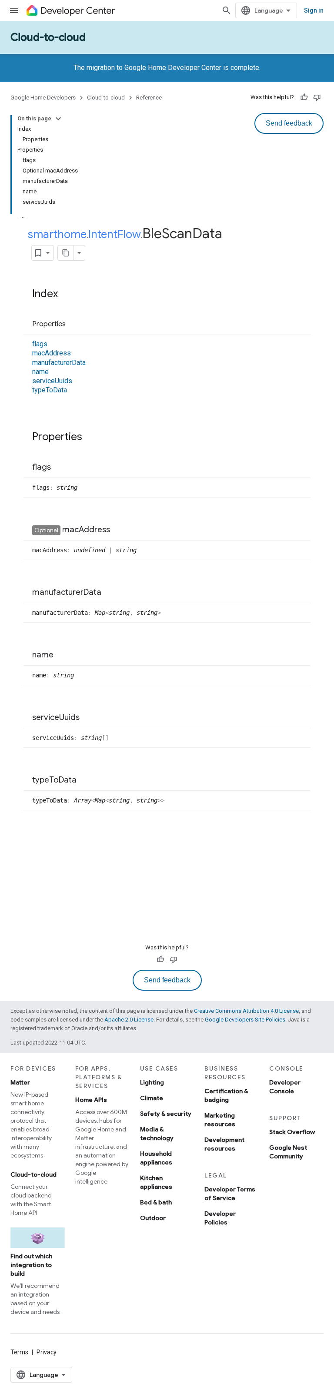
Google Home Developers (43, 97)
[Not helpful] (317, 97)
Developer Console (285, 1086)
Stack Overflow (292, 1132)
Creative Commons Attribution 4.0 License (246, 1011)
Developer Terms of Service (229, 1193)
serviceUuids (52, 381)
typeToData (49, 390)
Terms (19, 1352)
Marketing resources (219, 1119)
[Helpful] (304, 97)
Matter (20, 1082)
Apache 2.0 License (129, 1019)
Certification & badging (226, 1095)
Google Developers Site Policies (245, 1019)
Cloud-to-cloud (48, 37)
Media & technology (157, 1133)
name (40, 372)
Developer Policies (220, 1218)
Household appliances (156, 1158)
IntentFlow (114, 234)
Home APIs (91, 1100)
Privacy (47, 1352)
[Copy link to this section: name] (62, 655)
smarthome (57, 234)
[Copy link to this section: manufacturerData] (110, 592)
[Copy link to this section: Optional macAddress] (118, 530)
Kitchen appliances (156, 1182)
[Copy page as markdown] (65, 252)
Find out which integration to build (31, 1264)
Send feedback (289, 123)
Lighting (152, 1082)
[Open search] (226, 10)
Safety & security (165, 1114)
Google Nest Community (288, 1152)
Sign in (314, 10)
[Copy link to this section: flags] (59, 467)
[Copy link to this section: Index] (66, 294)
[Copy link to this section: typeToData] (85, 780)
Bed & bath (156, 1202)
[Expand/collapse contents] (58, 118)
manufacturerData (59, 362)
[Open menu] (14, 10)
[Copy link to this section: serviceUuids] (88, 718)
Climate (151, 1098)
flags (39, 344)
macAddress (51, 353)
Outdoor (153, 1218)
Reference (149, 97)
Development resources (224, 1144)
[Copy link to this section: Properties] (74, 324)
